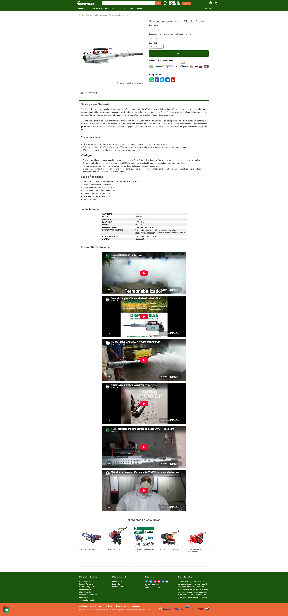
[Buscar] (158, 3)
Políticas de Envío (120, 606)
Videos (139, 8)
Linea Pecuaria (85, 592)
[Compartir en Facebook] (157, 79)
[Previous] (75, 545)
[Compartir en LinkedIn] (167, 79)
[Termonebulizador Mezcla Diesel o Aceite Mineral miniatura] (83, 92)
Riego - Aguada (85, 589)
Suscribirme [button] (186, 3)
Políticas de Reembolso (104, 606)
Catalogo (122, 8)
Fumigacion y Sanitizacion (89, 595)
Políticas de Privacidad (86, 606)
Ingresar (208, 8)
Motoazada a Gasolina (169, 549)
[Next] (213, 545)
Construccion (84, 597)
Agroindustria (84, 581)
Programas (109, 8)
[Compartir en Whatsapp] (151, 79)
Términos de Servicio (135, 606)
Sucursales (116, 584)
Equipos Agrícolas (86, 584)
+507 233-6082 (153, 585)
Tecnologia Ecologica (87, 600)
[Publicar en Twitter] (162, 79)
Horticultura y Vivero (87, 586)
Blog (131, 8)
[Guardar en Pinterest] (173, 79)
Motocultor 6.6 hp (115, 549)
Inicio (81, 15)
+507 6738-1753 (153, 587)
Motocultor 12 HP (88, 549)
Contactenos (95, 8)
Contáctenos (117, 581)
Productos (80, 8)
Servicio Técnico (118, 586)
